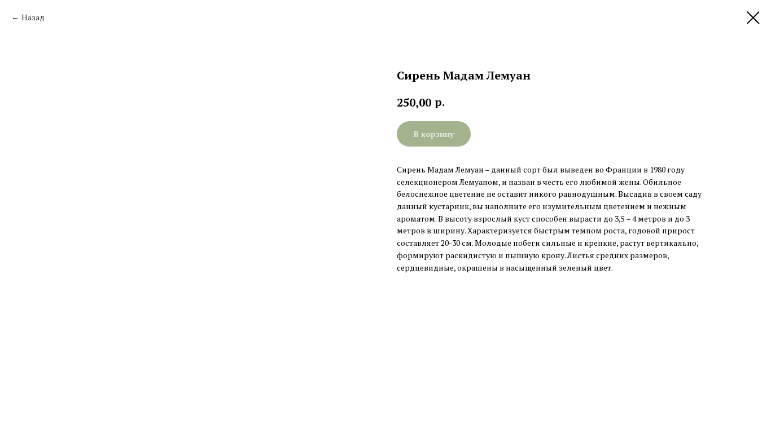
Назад (33, 17)
